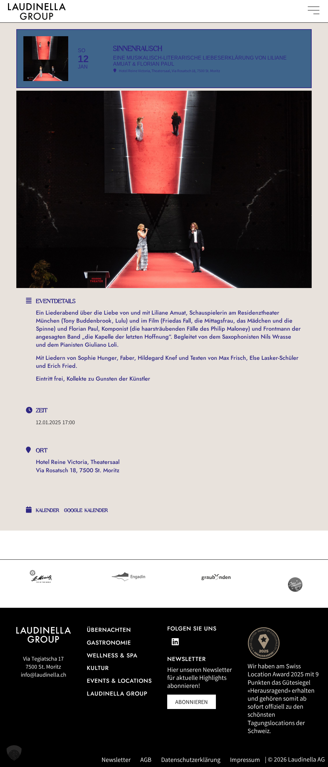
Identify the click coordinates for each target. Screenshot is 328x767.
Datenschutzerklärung (190, 759)
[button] (14, 753)
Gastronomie (109, 643)
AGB (146, 759)
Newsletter (116, 759)
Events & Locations (119, 681)
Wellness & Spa (112, 655)
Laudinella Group (117, 693)
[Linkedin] (175, 642)
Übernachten (109, 630)
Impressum (245, 759)
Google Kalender (86, 510)
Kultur (98, 668)
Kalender (47, 510)
